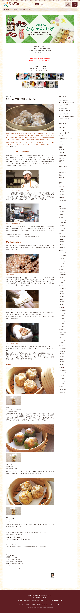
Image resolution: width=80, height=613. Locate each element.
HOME (7, 9)
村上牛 (61, 158)
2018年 (61, 307)
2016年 (61, 345)
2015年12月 (63, 370)
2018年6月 (62, 318)
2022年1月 (62, 247)
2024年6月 (62, 211)
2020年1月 (62, 282)
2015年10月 (63, 373)
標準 (37, 4)
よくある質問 (35, 604)
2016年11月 (63, 348)
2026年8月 (62, 189)
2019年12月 (63, 288)
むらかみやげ (22, 9)
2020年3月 (62, 280)
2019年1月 (62, 304)
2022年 (61, 233)
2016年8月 (62, 356)
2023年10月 (63, 222)
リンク (59, 604)
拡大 (42, 4)
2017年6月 (62, 340)
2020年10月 (63, 274)
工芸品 (61, 152)
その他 (61, 130)
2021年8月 (62, 258)
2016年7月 (62, 359)
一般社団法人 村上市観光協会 (39, 596)
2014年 (61, 386)
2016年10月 (63, 351)
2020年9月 (62, 277)
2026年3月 (62, 194)
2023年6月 (62, 225)
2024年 (61, 206)
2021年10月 (63, 255)
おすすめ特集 (14, 9)
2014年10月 (63, 389)
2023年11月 (63, 220)
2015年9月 (62, 375)
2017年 (61, 329)
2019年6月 (62, 293)
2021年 (61, 250)
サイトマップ (52, 604)
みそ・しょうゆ (64, 133)
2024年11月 (63, 209)
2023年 (61, 217)
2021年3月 (62, 263)
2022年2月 (62, 244)
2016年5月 (62, 361)
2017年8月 (62, 337)
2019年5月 (62, 296)
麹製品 (61, 178)
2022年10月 (63, 236)
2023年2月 (62, 230)
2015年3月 (62, 381)
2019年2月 (62, 301)
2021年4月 (62, 261)
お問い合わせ (44, 604)
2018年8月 (62, 315)
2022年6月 (62, 241)
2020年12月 (63, 272)
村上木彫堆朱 (63, 155)
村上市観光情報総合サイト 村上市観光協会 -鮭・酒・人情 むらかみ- (11, 4)
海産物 (61, 163)
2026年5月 (62, 191)
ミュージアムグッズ (65, 138)
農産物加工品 (63, 172)
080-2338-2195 (16, 563)
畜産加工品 (63, 166)
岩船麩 (61, 149)
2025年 (61, 197)
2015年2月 (62, 383)
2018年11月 (63, 310)
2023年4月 (62, 228)
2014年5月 (62, 392)
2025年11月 (63, 200)
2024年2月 (62, 214)
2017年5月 (62, 342)
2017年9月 (62, 334)
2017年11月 (63, 332)
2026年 (61, 186)
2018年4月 (62, 321)
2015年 (61, 367)
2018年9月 (62, 313)
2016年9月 (62, 353)
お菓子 (62, 127)
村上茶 (61, 161)
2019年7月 (62, 291)
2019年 (61, 285)
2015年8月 (62, 378)
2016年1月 (62, 364)
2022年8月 (62, 239)
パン (61, 135)
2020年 (61, 269)
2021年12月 (63, 253)
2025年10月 (63, 203)
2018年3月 (62, 323)
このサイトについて (25, 604)
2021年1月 (62, 266)
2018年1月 (62, 326)
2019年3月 (62, 299)
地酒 (61, 144)
